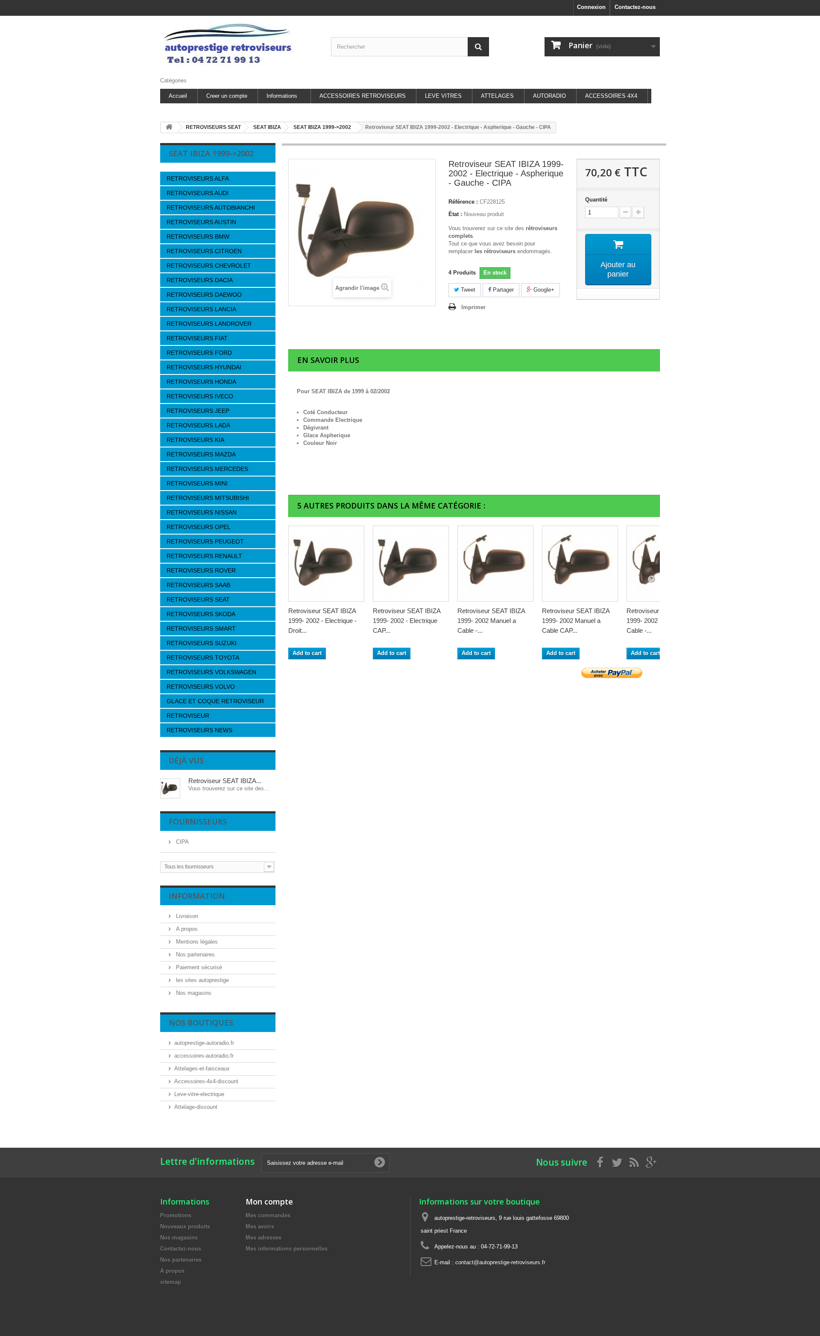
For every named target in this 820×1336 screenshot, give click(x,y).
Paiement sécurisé (198, 967)
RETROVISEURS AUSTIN (201, 222)
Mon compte (269, 1201)
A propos (186, 929)
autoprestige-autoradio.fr (204, 1043)
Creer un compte (226, 96)
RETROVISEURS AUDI (197, 193)
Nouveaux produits (185, 1226)
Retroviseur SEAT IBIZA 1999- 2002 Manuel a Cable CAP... (575, 620)
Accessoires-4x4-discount (206, 1081)
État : (455, 214)
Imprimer (473, 307)
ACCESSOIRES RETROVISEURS (362, 96)
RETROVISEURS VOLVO (201, 686)
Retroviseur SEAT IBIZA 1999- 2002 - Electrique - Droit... (322, 620)
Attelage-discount (195, 1107)
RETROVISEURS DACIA (200, 280)
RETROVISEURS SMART (201, 628)
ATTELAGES (497, 96)
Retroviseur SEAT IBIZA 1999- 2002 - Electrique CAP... (406, 620)
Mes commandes (268, 1215)
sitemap (170, 1282)
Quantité (596, 199)
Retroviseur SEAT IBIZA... (224, 780)
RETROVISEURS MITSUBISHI (208, 497)
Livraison (186, 916)
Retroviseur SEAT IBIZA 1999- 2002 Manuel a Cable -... (491, 620)
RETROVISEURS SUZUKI (202, 643)
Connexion (591, 7)
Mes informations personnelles (287, 1248)
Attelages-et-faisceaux (202, 1068)
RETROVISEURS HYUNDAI (204, 367)
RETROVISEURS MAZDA (201, 454)
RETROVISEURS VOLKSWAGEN (211, 672)
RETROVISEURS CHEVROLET (209, 265)
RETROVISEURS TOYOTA (203, 657)
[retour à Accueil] (169, 127)
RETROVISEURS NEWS (199, 730)
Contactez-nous (635, 7)
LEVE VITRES (443, 96)
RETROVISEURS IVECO (200, 396)
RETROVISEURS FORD (199, 352)
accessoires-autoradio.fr (204, 1055)
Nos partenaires (194, 954)
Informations (281, 96)
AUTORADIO (549, 96)
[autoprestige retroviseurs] (239, 44)
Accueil (178, 96)
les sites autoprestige (201, 980)
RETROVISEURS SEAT (198, 599)
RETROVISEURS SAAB (198, 585)
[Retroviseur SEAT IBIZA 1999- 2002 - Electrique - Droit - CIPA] (326, 564)
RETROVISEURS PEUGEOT (205, 541)
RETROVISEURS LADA (198, 425)
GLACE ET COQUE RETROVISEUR (215, 701)
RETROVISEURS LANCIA (201, 309)
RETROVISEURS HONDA (201, 381)
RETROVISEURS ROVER (201, 570)
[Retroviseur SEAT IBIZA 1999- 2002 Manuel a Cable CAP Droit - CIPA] (580, 564)
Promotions (175, 1215)
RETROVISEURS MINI (197, 483)
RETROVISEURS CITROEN (204, 251)
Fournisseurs (198, 821)
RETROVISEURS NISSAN (202, 512)
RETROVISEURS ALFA (198, 178)
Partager (502, 289)
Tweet (467, 289)
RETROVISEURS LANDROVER (209, 323)
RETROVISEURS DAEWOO (204, 294)
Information (197, 896)
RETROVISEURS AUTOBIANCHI (211, 207)
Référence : (463, 202)
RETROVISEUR (188, 715)
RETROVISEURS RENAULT (204, 556)
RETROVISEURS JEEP (198, 410)
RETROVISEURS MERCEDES (207, 468)
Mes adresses (263, 1237)
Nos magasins (192, 993)
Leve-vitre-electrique (199, 1094)
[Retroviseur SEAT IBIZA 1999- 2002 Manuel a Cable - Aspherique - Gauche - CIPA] (495, 564)
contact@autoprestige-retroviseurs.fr (500, 1262)
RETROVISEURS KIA (195, 439)
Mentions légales (196, 941)
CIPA (181, 842)
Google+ (543, 289)
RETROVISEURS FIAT (197, 338)
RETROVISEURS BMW (198, 236)
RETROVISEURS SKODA (201, 614)
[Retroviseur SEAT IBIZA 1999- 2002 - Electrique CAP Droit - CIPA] (411, 564)
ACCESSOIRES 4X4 (611, 96)
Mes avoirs (260, 1226)
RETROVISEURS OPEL (199, 526)
